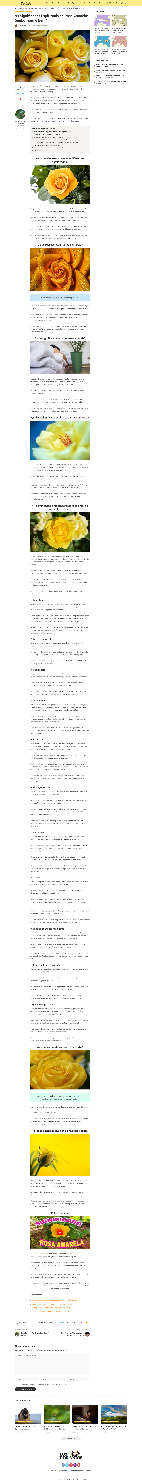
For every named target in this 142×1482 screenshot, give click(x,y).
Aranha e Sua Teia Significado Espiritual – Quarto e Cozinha (54, 1427)
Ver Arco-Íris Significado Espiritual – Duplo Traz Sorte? (113, 1427)
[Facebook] (17, 93)
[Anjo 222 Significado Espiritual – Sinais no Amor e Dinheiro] (102, 41)
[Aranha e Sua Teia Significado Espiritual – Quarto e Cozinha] (57, 1414)
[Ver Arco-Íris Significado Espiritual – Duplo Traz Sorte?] (114, 1414)
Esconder (53, 128)
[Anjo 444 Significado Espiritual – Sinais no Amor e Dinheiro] (119, 20)
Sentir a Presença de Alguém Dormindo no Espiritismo (82, 1427)
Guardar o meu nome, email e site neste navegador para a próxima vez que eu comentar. (42, 1384)
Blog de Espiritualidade (23, 11)
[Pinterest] (20, 99)
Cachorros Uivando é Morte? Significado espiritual (25, 1427)
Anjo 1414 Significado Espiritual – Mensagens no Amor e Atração (119, 51)
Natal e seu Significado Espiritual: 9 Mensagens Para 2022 (54, 1304)
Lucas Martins (22, 25)
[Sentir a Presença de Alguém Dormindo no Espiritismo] (85, 1414)
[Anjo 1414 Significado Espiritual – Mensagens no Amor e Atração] (119, 41)
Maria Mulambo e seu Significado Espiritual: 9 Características (55, 1301)
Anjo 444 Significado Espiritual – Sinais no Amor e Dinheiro (119, 30)
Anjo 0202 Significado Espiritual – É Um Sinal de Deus (101, 30)
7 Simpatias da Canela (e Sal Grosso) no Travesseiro (51, 1308)
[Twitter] (23, 93)
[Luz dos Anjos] (26, 3)
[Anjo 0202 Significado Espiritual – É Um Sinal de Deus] (102, 20)
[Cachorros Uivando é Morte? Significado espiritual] (28, 1414)
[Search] (125, 3)
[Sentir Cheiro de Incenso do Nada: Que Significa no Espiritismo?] (20, 114)
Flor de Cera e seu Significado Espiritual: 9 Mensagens (52, 1311)
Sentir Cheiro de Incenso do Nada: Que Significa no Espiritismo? (20, 125)
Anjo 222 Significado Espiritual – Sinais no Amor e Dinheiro (101, 51)
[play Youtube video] (60, 1232)
